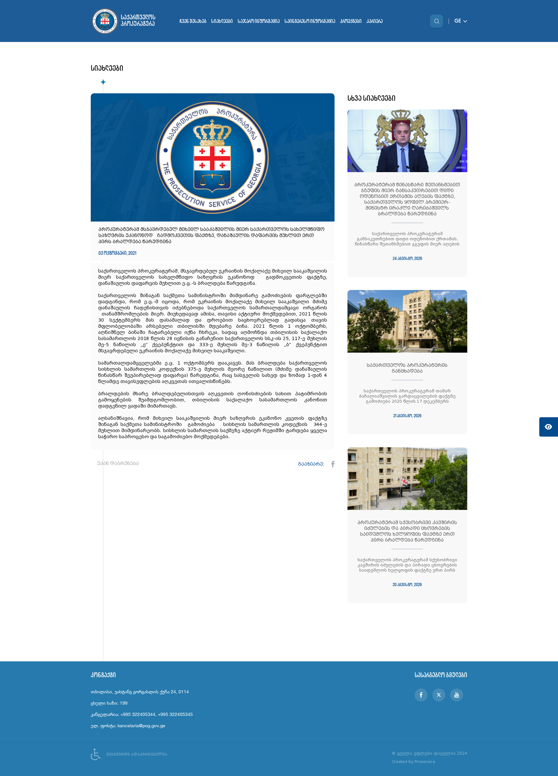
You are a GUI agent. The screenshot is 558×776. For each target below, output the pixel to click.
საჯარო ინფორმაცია (259, 21)
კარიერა (375, 21)
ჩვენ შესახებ (193, 21)
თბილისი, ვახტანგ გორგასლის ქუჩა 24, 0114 (140, 691)
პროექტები (351, 21)
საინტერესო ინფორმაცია (309, 21)
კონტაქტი (103, 675)
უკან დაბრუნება (118, 463)
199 (124, 703)
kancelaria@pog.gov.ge (141, 725)
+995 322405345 (175, 714)
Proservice (425, 762)
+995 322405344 (137, 714)
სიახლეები (222, 21)
